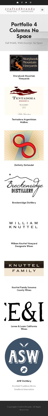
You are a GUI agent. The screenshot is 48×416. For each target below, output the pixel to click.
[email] (17, 2)
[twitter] (26, 2)
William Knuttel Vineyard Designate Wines (24, 245)
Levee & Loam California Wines (24, 327)
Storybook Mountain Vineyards (24, 77)
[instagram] (30, 2)
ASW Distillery (24, 381)
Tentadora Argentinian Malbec (24, 121)
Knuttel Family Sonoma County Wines (24, 288)
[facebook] (21, 2)
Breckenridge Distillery (24, 202)
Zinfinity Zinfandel (24, 165)
